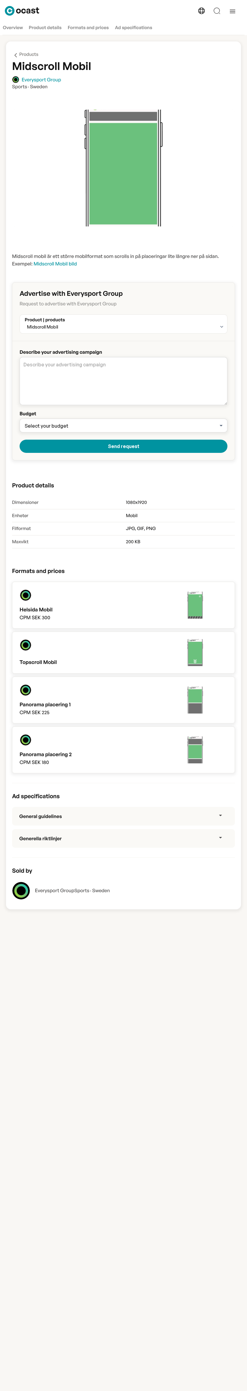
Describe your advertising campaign (61, 352)
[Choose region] (201, 11)
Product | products (45, 318)
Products (28, 54)
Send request (123, 446)
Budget (28, 413)
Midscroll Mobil (42, 327)
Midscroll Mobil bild (55, 264)
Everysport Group (54, 890)
